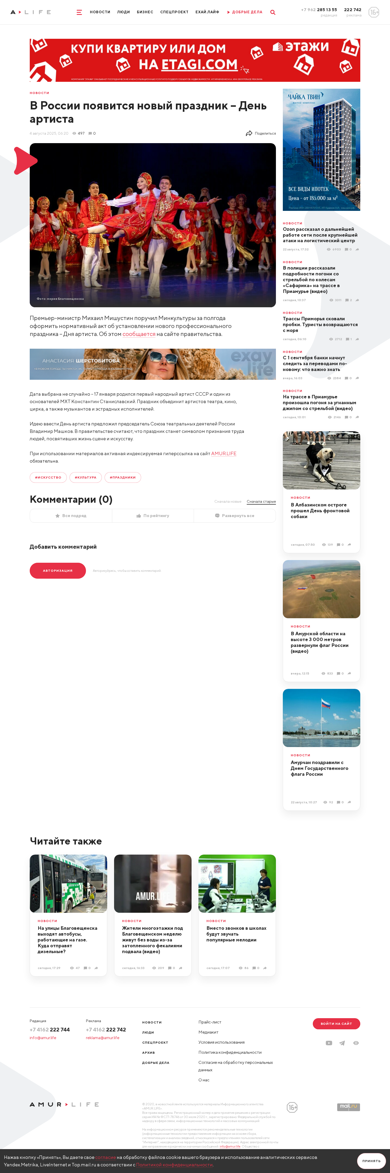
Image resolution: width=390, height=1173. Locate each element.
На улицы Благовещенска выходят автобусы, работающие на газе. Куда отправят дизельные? (67, 939)
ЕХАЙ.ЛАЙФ (207, 12)
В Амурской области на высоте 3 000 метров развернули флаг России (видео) (320, 642)
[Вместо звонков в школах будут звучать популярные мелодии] (265, 968)
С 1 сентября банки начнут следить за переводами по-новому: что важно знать (315, 363)
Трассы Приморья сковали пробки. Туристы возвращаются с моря (320, 324)
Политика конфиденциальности (230, 1052)
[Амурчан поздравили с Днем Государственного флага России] (350, 802)
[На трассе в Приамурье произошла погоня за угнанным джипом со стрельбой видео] (358, 417)
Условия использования (221, 1042)
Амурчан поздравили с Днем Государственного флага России (319, 768)
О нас (203, 1079)
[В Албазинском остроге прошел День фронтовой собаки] (350, 544)
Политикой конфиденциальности (174, 1164)
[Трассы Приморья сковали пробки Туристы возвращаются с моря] (358, 339)
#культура (86, 477)
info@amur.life (43, 1037)
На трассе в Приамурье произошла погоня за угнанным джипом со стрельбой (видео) (319, 402)
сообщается (139, 333)
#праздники (123, 477)
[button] (356, 1043)
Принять (371, 1161)
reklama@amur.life (102, 1037)
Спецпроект (174, 12)
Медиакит (208, 1032)
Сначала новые (227, 501)
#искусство (48, 477)
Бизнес (145, 12)
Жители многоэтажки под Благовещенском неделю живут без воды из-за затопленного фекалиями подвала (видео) (152, 939)
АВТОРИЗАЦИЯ (58, 571)
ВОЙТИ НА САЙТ (336, 1024)
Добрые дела (156, 1063)
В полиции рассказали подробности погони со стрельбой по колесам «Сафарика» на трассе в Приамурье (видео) (311, 279)
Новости (100, 12)
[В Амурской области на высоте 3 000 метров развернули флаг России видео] (350, 673)
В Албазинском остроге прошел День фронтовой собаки (320, 510)
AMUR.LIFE (223, 453)
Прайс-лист (210, 1022)
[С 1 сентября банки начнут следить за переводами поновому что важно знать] (358, 378)
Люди (123, 12)
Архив (148, 1053)
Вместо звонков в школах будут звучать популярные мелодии (236, 933)
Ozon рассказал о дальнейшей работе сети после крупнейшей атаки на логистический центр (320, 235)
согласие (105, 1157)
